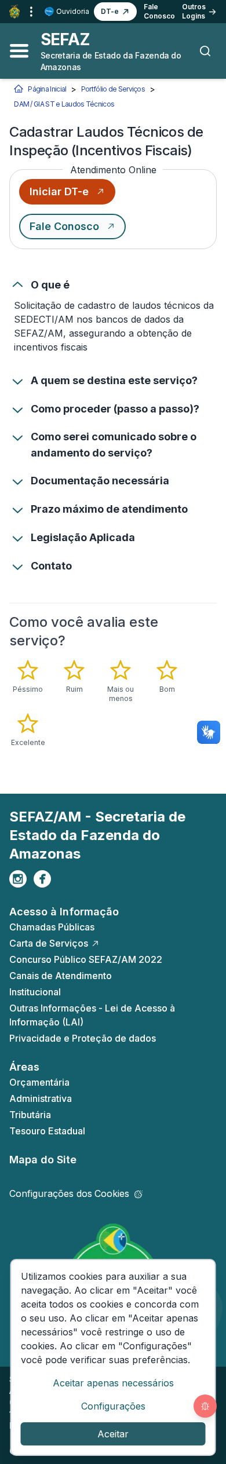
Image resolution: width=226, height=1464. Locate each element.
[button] (115, 11)
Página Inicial (47, 89)
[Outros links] (31, 11)
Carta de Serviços (48, 943)
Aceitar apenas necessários (113, 1383)
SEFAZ (65, 39)
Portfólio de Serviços (113, 89)
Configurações (113, 1406)
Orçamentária (39, 1082)
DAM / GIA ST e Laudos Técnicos (64, 104)
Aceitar (113, 1434)
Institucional (35, 992)
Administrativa (40, 1098)
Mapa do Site (42, 1159)
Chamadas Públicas (51, 927)
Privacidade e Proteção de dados (82, 1038)
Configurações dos (69, 1193)
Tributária (30, 1114)
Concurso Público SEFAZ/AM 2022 (85, 959)
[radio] (27, 676)
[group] (113, 703)
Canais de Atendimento (60, 975)
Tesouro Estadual (47, 1131)
